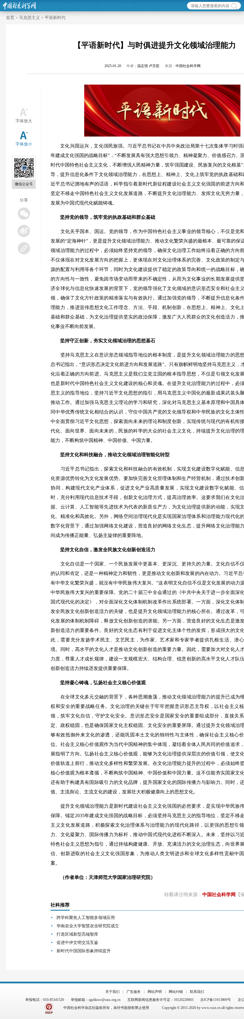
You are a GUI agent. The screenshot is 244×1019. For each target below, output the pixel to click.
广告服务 (133, 992)
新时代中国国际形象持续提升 (84, 951)
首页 (10, 17)
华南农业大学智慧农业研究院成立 (88, 926)
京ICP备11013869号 (215, 1000)
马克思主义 (29, 17)
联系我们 (197, 992)
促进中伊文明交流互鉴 (77, 942)
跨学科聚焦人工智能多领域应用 (86, 917)
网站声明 (155, 992)
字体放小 (23, 144)
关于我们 (112, 992)
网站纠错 (176, 992)
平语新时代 (55, 17)
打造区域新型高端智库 (77, 934)
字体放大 (23, 121)
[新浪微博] (24, 231)
